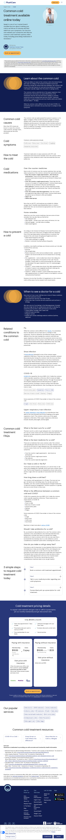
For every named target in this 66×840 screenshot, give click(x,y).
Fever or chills (49, 390)
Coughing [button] (52, 143)
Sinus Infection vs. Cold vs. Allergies (51, 738)
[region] (33, 832)
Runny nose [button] (36, 143)
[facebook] (13, 823)
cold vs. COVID (45, 525)
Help (45, 802)
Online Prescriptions (37, 796)
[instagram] (5, 823)
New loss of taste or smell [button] (31, 393)
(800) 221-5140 (47, 794)
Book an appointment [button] (12, 53)
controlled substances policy (49, 61)
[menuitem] (10, 2)
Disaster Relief (38, 816)
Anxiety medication (51, 707)
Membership (47, 800)
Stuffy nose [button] (27, 143)
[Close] (63, 827)
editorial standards (18, 776)
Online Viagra (40, 721)
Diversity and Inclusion (27, 817)
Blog (25, 808)
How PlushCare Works (26, 797)
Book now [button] (55, 2)
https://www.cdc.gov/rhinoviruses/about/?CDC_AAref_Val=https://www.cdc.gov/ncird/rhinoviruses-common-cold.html (31, 760)
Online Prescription (44, 718)
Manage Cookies (10, 836)
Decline (59, 836)
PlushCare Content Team (16, 47)
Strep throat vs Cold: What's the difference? (30, 739)
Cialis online (54, 711)
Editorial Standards (27, 813)
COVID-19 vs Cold (11, 736)
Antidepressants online (30, 718)
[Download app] (59, 795)
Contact (46, 798)
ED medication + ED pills (42, 711)
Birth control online (49, 714)
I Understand (47, 836)
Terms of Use (12, 833)
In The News (27, 806)
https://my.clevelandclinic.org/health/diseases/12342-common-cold (27, 764)
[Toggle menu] (61, 2)
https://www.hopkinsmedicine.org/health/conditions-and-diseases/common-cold (31, 756)
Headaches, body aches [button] (31, 146)
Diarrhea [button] (43, 393)
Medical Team (28, 803)
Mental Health (38, 802)
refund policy (37, 696)
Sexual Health (37, 811)
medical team (35, 776)
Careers (26, 810)
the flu (49, 331)
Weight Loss (37, 813)
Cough (26, 404)
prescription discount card (24, 62)
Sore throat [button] (44, 143)
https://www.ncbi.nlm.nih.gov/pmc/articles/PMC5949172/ (33, 752)
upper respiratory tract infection (35, 412)
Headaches (40, 390)
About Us (26, 801)
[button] (45, 569)
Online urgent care (29, 721)
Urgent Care (7, 7)
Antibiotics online (29, 711)
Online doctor (28, 707)
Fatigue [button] (49, 393)
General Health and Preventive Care (38, 807)
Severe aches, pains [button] (29, 390)
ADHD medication (39, 707)
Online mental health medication (33, 714)
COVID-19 (27, 376)
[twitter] (9, 823)
